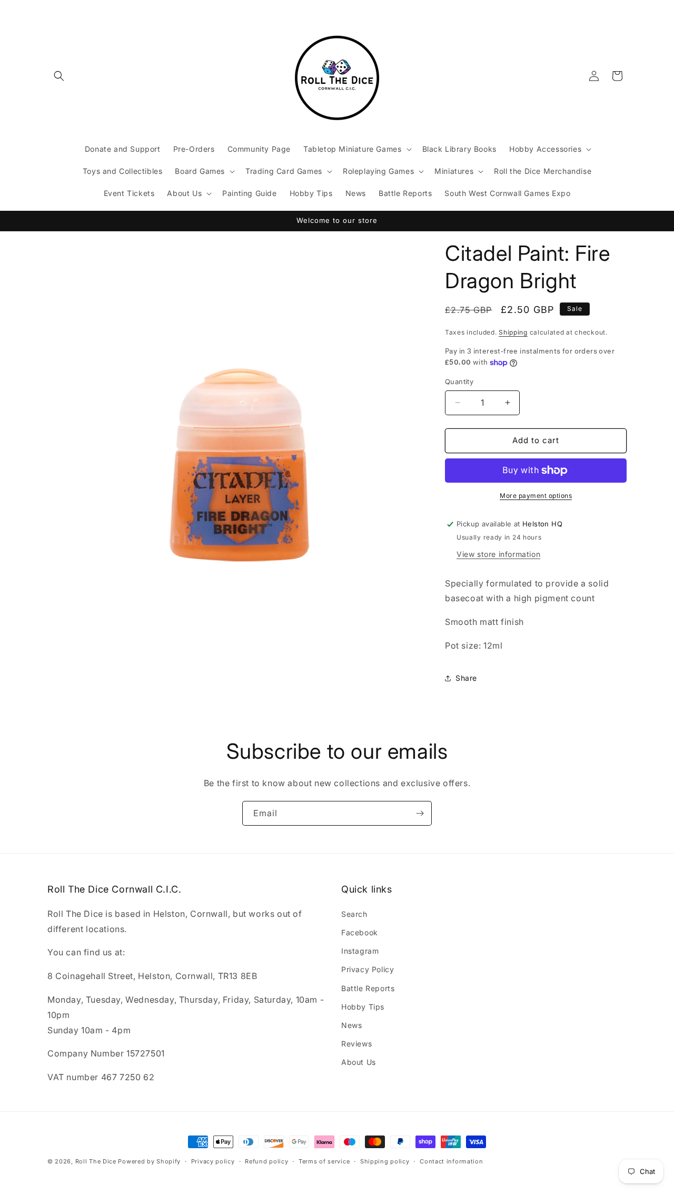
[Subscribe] (419, 813)
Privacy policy (213, 1161)
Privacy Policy (367, 969)
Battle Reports (367, 988)
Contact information (451, 1161)
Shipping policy (385, 1161)
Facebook (359, 932)
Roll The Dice (95, 1161)
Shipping (513, 332)
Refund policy (266, 1161)
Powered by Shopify (149, 1161)
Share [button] (466, 677)
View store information (498, 554)
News (351, 1025)
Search (354, 913)
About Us (358, 1062)
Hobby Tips (362, 1006)
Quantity (459, 381)
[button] (59, 75)
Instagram (360, 950)
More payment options (536, 496)
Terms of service (324, 1161)
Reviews (356, 1043)
